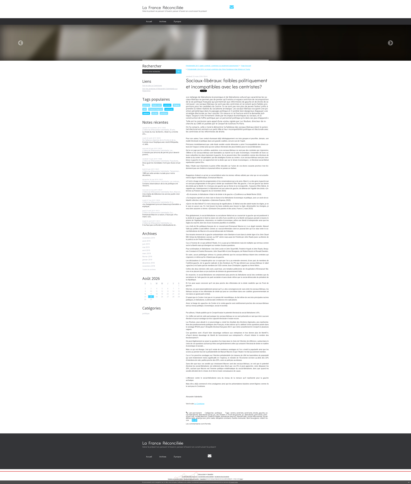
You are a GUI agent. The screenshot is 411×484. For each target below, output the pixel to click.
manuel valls (242, 416)
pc (243, 414)
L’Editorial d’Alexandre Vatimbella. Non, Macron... (161, 192)
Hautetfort (210, 474)
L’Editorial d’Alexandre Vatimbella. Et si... (158, 202)
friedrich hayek (214, 416)
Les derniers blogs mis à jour (189, 476)
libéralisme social (205, 414)
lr (226, 414)
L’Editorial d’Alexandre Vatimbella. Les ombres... (161, 181)
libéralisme (249, 414)
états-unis (157, 105)
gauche (146, 105)
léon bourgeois (253, 418)
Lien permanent (195, 413)
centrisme (169, 109)
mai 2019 (146, 247)
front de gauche (234, 414)
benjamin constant (223, 418)
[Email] (232, 7)
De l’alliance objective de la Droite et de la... (159, 140)
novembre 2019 (148, 238)
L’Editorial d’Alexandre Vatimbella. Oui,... (158, 212)
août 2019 (146, 241)
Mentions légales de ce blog (191, 479)
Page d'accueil (246, 66)
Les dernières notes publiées (206, 476)
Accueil (149, 21)
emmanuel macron (228, 416)
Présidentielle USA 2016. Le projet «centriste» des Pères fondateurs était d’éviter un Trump (218, 69)
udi (144, 109)
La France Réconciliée (162, 7)
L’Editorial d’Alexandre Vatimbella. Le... (157, 223)
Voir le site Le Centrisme (152, 85)
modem (222, 414)
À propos (177, 21)
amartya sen (201, 418)
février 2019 (147, 257)
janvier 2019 (147, 260)
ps (214, 414)
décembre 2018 (148, 263)
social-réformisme (254, 416)
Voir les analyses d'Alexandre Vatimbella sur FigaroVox (160, 90)
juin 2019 (146, 244)
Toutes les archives (149, 269)
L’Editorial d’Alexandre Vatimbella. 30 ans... (159, 129)
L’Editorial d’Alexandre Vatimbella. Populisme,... (160, 161)
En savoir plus (233, 482)
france (176, 105)
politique (164, 113)
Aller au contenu (7, 2)
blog (241, 479)
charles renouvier (239, 418)
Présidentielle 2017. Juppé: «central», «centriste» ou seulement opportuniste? (212, 66)
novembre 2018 (148, 266)
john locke (258, 414)
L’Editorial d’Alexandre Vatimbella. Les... (157, 150)
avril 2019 (146, 250)
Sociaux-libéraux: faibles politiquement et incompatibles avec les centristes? (226, 83)
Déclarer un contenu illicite (175, 479)
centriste (167, 105)
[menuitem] (149, 21)
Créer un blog (201, 474)
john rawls (211, 418)
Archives (162, 21)
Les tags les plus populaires (222, 476)
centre (146, 113)
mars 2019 (146, 253)
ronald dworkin (201, 416)
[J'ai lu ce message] (409, 482)
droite (154, 113)
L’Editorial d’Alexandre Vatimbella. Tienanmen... (161, 171)
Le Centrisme (199, 404)
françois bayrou (155, 109)
